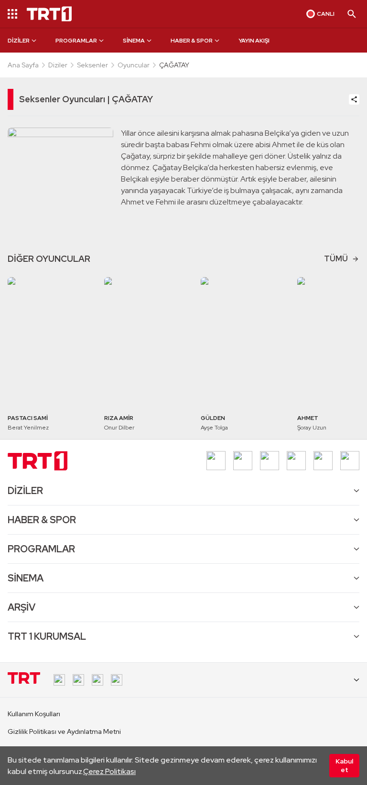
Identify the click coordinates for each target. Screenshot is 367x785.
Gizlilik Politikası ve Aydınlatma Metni (64, 731)
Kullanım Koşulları (34, 714)
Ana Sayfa (23, 65)
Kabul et (344, 765)
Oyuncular (134, 65)
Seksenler (92, 65)
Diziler (57, 65)
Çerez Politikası (109, 771)
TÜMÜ (336, 259)
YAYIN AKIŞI (254, 40)
